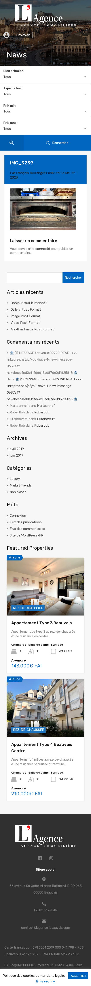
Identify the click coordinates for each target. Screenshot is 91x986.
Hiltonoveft (46, 419)
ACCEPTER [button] (78, 975)
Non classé (18, 492)
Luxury (15, 479)
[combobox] (45, 77)
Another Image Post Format (32, 329)
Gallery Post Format (26, 309)
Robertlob (41, 412)
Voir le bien (45, 604)
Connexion (18, 516)
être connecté (39, 249)
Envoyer (23, 35)
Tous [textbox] (7, 77)
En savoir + (45, 981)
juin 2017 (16, 455)
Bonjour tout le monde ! (29, 303)
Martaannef (46, 406)
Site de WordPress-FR (26, 535)
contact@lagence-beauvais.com (45, 928)
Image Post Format (25, 316)
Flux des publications (26, 522)
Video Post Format (25, 323)
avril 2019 (17, 449)
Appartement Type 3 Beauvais (41, 622)
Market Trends (21, 485)
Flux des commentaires (27, 529)
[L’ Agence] (45, 24)
